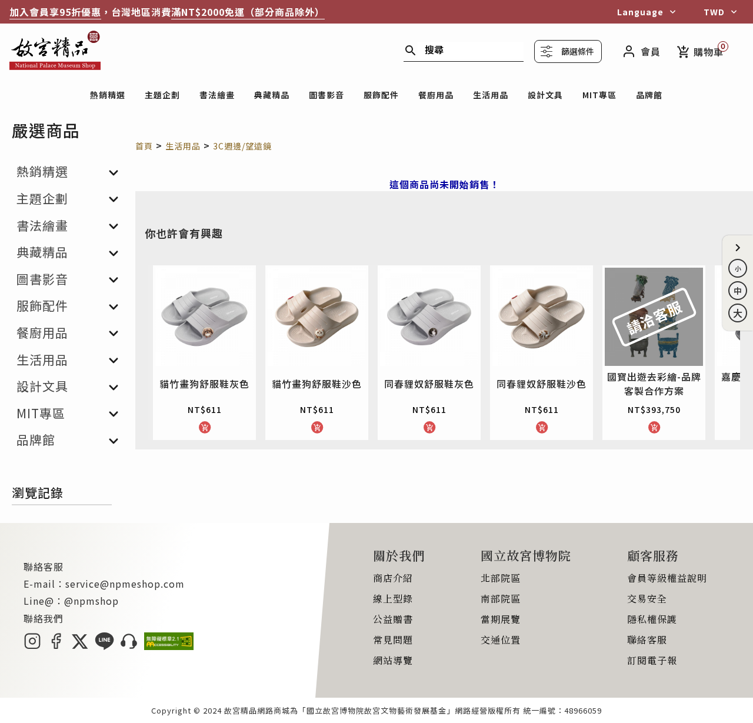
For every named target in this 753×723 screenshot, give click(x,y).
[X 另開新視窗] (80, 646)
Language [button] (640, 12)
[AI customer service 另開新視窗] (129, 646)
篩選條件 (577, 51)
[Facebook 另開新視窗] (56, 646)
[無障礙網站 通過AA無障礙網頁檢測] (169, 646)
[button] (737, 247)
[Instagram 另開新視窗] (32, 646)
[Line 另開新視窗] (104, 646)
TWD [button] (714, 12)
